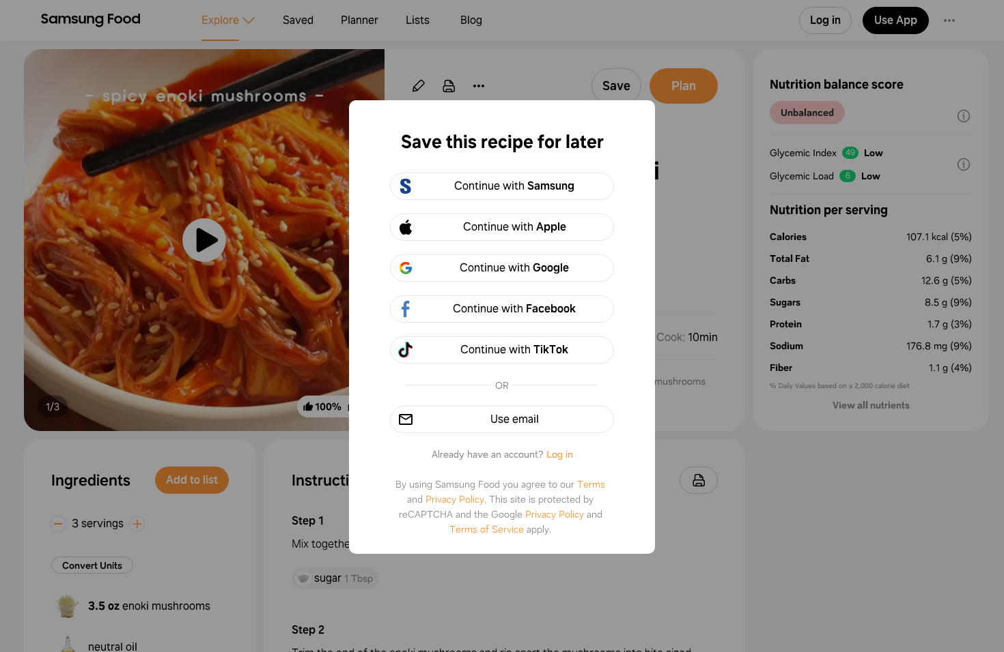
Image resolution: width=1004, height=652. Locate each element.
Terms (591, 484)
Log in (559, 454)
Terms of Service (486, 529)
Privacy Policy (455, 499)
